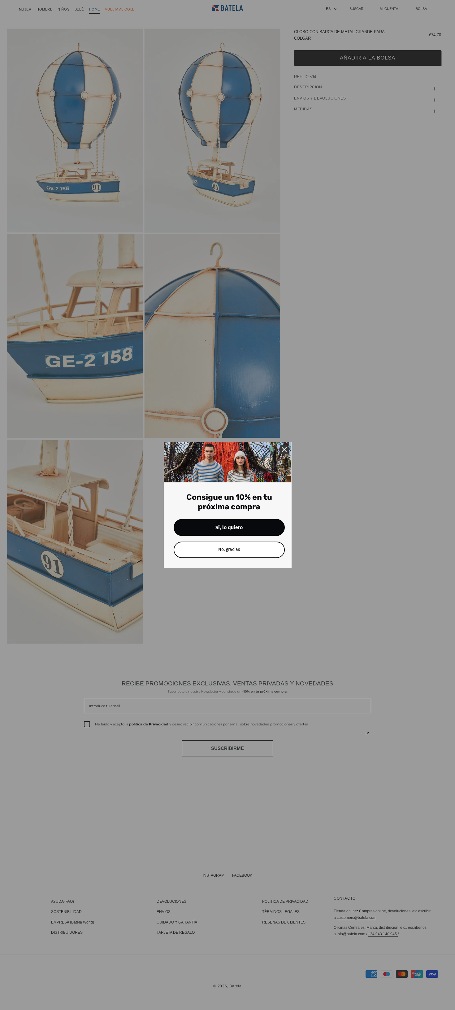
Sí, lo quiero (229, 527)
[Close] (284, 449)
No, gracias (229, 549)
